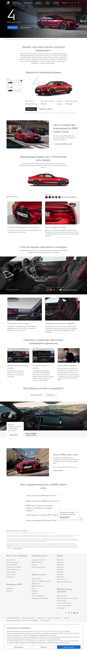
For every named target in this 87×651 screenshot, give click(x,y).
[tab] (37, 395)
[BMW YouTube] (74, 613)
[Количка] (72, 3)
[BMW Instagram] (71, 613)
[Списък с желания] (75, 3)
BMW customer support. (64, 517)
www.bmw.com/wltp (18, 548)
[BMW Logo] (8, 3)
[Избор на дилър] (78, 3)
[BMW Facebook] (66, 613)
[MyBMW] (69, 3)
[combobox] (81, 519)
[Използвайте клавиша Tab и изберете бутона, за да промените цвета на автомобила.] (46, 197)
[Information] (57, 39)
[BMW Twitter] (68, 613)
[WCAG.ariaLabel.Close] (77, 512)
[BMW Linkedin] (77, 613)
